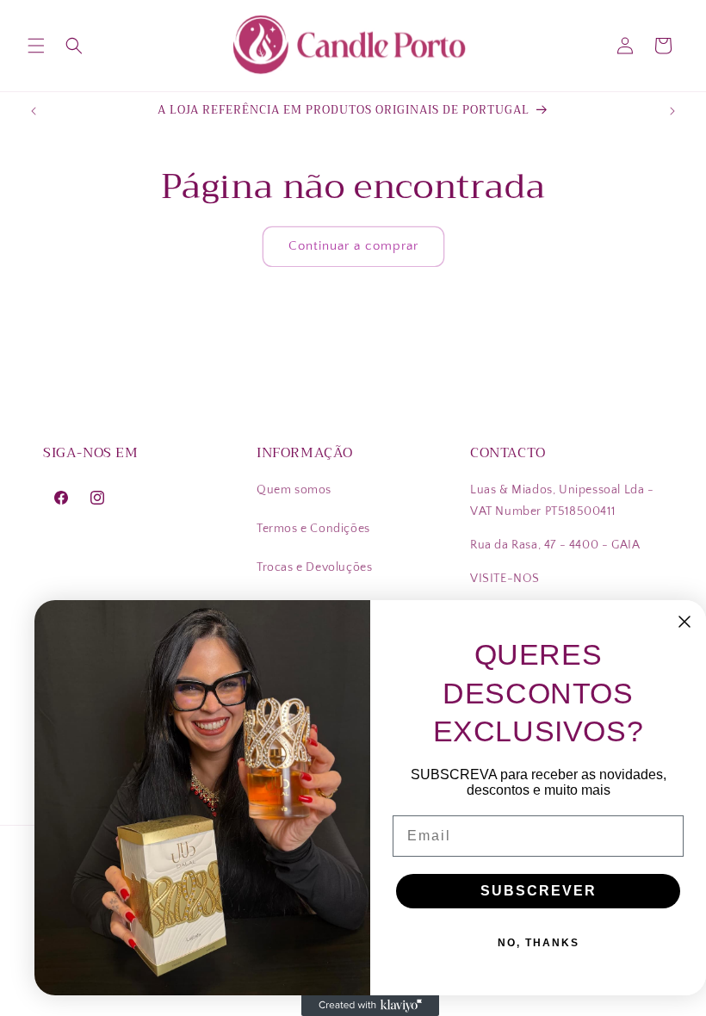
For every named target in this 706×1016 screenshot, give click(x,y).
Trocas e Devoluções (314, 567)
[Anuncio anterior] (34, 111)
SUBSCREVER (538, 890)
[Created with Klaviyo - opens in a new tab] (370, 1005)
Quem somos (294, 490)
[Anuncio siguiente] (672, 111)
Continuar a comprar (353, 246)
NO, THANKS (538, 943)
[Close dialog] (684, 622)
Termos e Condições (313, 529)
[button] (36, 46)
